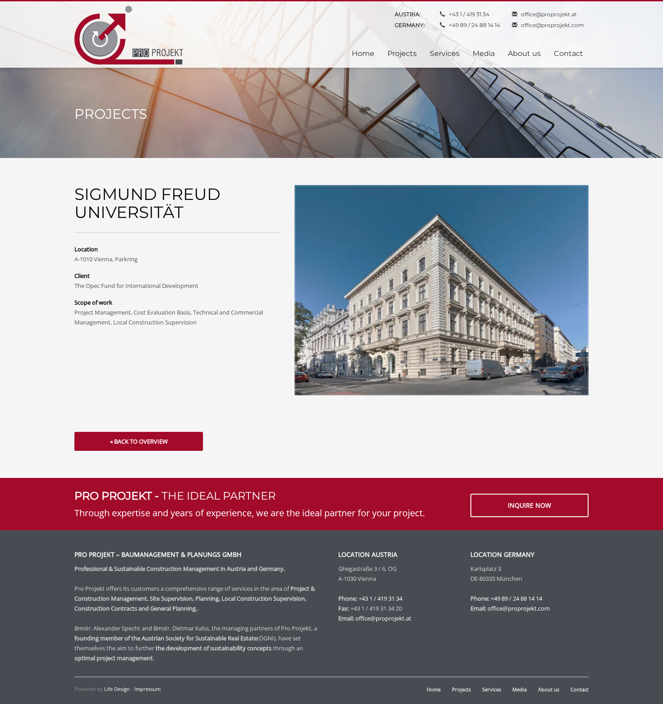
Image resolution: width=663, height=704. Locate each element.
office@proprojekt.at (549, 14)
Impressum (147, 688)
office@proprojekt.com (552, 25)
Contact (580, 689)
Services (491, 689)
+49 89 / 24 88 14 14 (474, 25)
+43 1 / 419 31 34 (469, 14)
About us (548, 689)
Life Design (117, 688)
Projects (461, 689)
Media (519, 689)
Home (434, 689)
